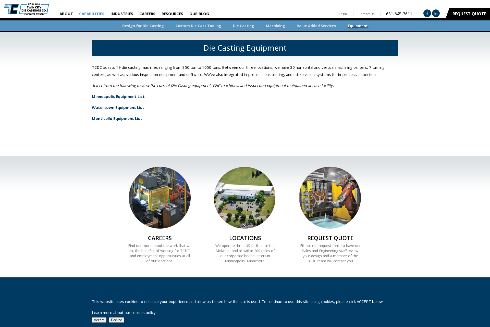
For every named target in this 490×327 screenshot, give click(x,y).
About (66, 13)
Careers (147, 13)
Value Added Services (316, 25)
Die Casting (243, 25)
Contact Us (366, 14)
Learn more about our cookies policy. (124, 312)
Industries (122, 13)
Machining (275, 25)
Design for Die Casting (143, 25)
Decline (116, 320)
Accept (99, 320)
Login (343, 14)
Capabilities (91, 13)
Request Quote (469, 14)
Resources (172, 13)
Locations (245, 238)
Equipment (358, 25)
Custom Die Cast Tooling (198, 25)
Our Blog (199, 13)
